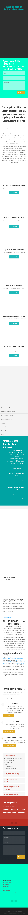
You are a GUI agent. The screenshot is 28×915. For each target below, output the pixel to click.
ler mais (4, 613)
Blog (9, 601)
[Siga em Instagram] (16, 823)
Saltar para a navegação (8, 658)
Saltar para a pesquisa (18, 658)
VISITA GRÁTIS (8, 715)
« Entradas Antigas (7, 617)
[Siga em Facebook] (12, 823)
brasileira (5, 661)
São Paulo (10, 661)
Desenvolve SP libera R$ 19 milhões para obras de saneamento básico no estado (13, 600)
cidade (21, 660)
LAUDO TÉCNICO (8, 731)
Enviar (21, 92)
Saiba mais (14, 192)
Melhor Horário (9, 745)
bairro (17, 660)
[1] (8, 675)
